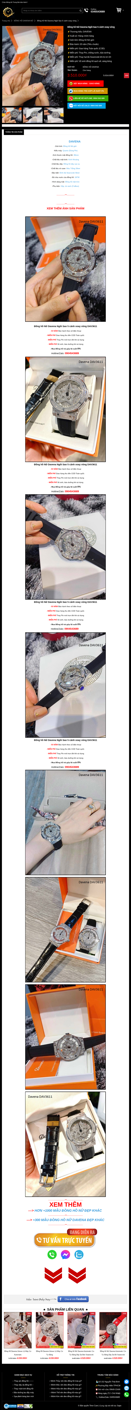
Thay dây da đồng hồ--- (24, 1385)
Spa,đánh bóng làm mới (24, 1396)
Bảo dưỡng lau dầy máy (24, 1392)
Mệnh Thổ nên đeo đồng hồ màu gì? (66, 1392)
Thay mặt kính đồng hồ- (24, 1389)
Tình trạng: (72, 70)
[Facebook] (126, 1381)
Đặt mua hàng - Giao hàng (86, 83)
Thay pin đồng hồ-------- (24, 1381)
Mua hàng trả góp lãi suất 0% (88, 91)
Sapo (119, 1405)
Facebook (110, 1298)
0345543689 (98, 11)
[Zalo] (126, 1388)
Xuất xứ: (71, 67)
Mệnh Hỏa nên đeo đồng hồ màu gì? (66, 1389)
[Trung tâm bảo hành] (8, 12)
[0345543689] (126, 1394)
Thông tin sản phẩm (13, 132)
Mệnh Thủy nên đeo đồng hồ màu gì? (66, 1381)
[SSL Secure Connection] (28, 1406)
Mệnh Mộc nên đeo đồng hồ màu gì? (66, 1385)
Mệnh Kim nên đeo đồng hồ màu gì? (66, 1396)
